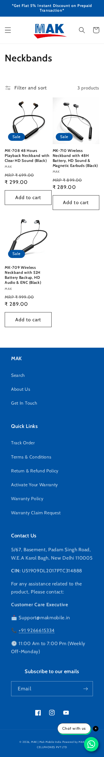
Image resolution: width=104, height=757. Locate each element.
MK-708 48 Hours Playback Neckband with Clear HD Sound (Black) (27, 155)
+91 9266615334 (37, 630)
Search (18, 375)
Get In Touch (24, 403)
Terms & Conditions (31, 457)
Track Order (23, 442)
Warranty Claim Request (36, 512)
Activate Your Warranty (34, 484)
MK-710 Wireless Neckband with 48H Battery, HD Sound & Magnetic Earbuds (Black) (75, 158)
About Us (21, 389)
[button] (8, 30)
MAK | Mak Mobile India (46, 741)
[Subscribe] (85, 688)
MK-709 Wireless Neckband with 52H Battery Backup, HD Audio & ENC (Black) (23, 275)
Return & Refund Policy (35, 470)
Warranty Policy (27, 498)
